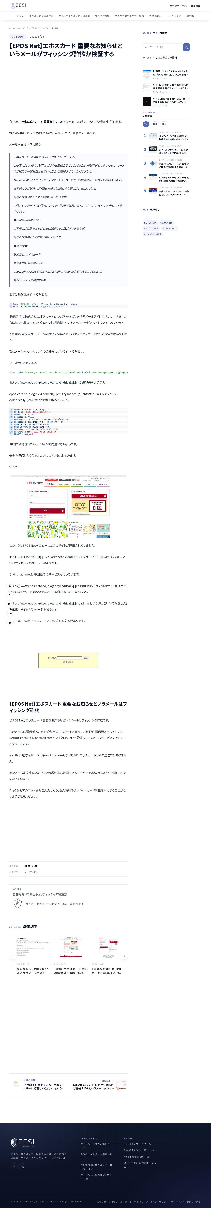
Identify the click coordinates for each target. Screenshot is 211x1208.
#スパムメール (169, 228)
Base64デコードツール (137, 1144)
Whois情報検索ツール (137, 1156)
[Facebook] (14, 1167)
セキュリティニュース (41, 15)
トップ (20, 15)
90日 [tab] (164, 124)
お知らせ (101, 1201)
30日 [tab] (155, 124)
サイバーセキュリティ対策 (129, 15)
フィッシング (174, 15)
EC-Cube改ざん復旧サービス (97, 1156)
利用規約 (138, 1201)
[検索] (186, 47)
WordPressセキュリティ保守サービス (97, 1166)
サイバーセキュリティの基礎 (74, 15)
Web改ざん (155, 15)
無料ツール (126, 1201)
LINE (10, 613)
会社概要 (195, 5)
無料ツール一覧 (178, 5)
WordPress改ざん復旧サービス (97, 1146)
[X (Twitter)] (22, 1167)
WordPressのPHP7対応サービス (96, 1177)
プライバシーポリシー (157, 1201)
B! (10, 604)
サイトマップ (177, 1201)
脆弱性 (190, 15)
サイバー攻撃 (102, 15)
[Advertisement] (68, 90)
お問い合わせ (193, 1201)
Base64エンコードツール (139, 1150)
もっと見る (147, 112)
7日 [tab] (146, 124)
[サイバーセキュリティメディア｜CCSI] (18, 5)
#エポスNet (166, 222)
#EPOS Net (150, 222)
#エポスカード (151, 228)
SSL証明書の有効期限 (136, 1163)
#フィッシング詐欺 (153, 234)
